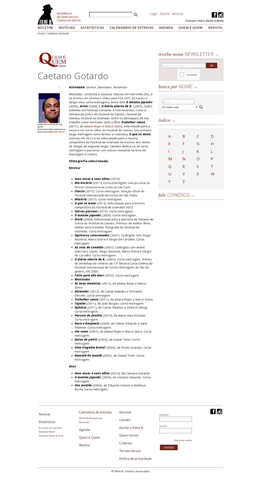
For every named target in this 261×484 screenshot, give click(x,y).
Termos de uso (130, 451)
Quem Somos (129, 435)
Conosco (174, 195)
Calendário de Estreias (131, 27)
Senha (163, 426)
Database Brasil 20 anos (51, 435)
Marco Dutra (113, 126)
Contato (125, 420)
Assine (164, 13)
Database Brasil (47, 431)
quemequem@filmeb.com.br (51, 132)
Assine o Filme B (131, 428)
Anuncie (177, 13)
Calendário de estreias (95, 412)
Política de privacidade (135, 459)
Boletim (45, 27)
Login (154, 13)
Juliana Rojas (92, 126)
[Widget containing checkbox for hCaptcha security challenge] (199, 74)
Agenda (166, 27)
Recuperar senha (183, 440)
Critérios (125, 443)
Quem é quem (190, 27)
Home (41, 33)
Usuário (164, 414)
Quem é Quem (89, 437)
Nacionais (84, 422)
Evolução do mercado (50, 428)
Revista (215, 27)
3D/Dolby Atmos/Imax (90, 418)
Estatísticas (92, 27)
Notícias (67, 27)
